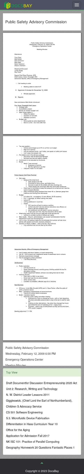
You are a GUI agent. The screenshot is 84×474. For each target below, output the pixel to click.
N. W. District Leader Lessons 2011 (28, 395)
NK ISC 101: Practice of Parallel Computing (32, 441)
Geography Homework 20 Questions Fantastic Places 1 (40, 447)
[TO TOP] (42, 463)
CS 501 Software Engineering (24, 412)
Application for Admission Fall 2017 (27, 436)
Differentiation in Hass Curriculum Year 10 (32, 424)
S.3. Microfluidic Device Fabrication (27, 418)
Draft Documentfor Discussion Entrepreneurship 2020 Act (41, 383)
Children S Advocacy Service (24, 406)
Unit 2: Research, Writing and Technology (31, 389)
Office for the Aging (18, 430)
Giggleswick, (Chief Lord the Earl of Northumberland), (39, 400)
